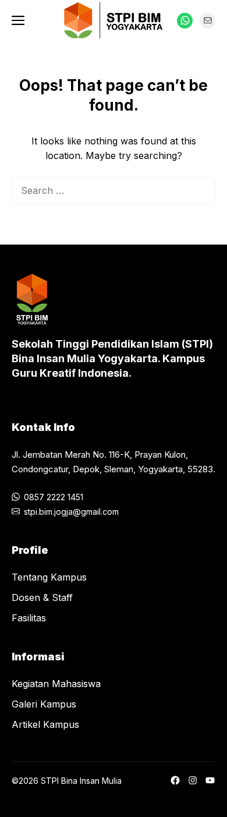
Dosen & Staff (42, 597)
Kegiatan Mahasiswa (56, 683)
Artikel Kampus (45, 724)
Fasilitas (29, 618)
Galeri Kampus (44, 704)
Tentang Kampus (49, 577)
